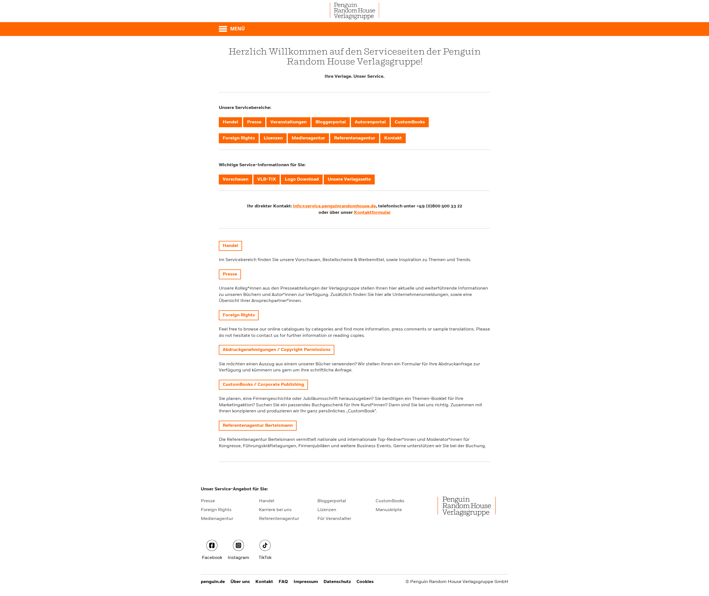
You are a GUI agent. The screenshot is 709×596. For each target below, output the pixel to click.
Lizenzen (326, 510)
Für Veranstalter (334, 519)
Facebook (212, 558)
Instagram (238, 558)
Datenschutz (337, 582)
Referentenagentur (279, 519)
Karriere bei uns (275, 510)
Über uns (240, 582)
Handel (266, 501)
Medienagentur (217, 519)
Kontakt (264, 582)
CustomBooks (390, 501)
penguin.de (213, 582)
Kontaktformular (372, 212)
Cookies (365, 582)
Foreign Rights (216, 510)
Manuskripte (389, 510)
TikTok (265, 558)
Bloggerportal (331, 501)
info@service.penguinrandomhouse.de (334, 206)
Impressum (306, 582)
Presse (208, 501)
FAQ (283, 582)
